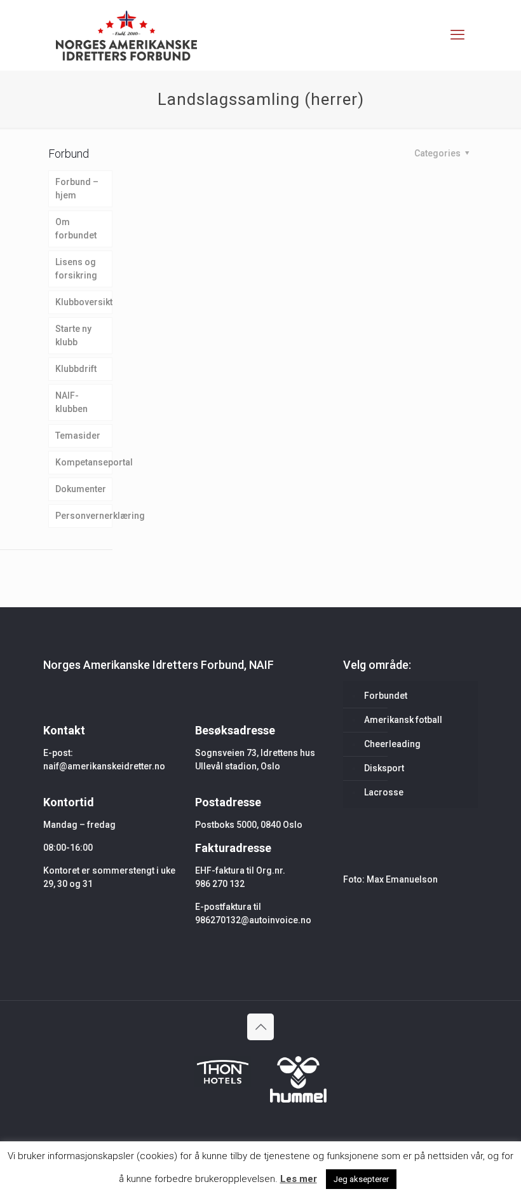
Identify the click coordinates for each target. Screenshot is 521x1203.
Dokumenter (80, 489)
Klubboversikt (83, 302)
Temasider (77, 435)
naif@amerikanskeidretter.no (104, 766)
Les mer (298, 1179)
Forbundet (385, 696)
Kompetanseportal (83, 462)
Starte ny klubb (73, 335)
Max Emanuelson (402, 879)
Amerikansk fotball (403, 720)
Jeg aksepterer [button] (361, 1179)
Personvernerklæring (83, 516)
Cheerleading (392, 744)
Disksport (384, 768)
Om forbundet (76, 228)
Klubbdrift (76, 369)
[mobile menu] (457, 35)
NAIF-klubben (71, 402)
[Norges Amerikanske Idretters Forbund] (126, 35)
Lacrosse (383, 792)
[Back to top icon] (260, 1027)
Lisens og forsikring (76, 268)
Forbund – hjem (76, 188)
